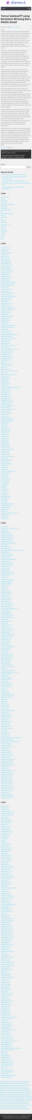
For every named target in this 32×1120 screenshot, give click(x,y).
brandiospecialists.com (7, 316)
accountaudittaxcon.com (8, 710)
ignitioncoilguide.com (7, 1070)
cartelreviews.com (6, 879)
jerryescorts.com (5, 648)
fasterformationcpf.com (7, 579)
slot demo (4, 230)
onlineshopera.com (6, 844)
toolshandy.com (5, 391)
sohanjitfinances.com (7, 754)
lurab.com (3, 1068)
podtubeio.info (5, 462)
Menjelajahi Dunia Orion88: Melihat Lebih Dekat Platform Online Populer (15, 152)
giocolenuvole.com (6, 855)
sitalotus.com (4, 690)
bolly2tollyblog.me (6, 496)
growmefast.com (6, 663)
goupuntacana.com (6, 820)
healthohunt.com (6, 959)
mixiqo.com (4, 730)
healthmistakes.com (6, 683)
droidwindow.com (6, 999)
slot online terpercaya (7, 213)
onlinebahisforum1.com (7, 813)
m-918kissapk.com (6, 505)
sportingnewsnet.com (7, 628)
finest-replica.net (5, 984)
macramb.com (5, 382)
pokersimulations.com (7, 919)
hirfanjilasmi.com (5, 723)
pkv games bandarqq (9, 1098)
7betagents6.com (6, 902)
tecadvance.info (5, 438)
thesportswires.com (6, 625)
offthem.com (4, 254)
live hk (2, 228)
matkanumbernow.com (7, 292)
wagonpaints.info (6, 973)
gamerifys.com (5, 249)
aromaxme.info (5, 447)
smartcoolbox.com (6, 752)
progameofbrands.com (7, 285)
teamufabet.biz (5, 274)
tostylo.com (4, 588)
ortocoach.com (5, 734)
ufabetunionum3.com (7, 931)
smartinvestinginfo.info (7, 962)
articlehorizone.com (6, 899)
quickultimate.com (6, 743)
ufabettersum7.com (6, 776)
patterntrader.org (6, 687)
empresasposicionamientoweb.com (11, 1048)
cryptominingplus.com (7, 605)
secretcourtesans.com (7, 811)
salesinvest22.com (6, 990)
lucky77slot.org (5, 661)
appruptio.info (5, 518)
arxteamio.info (5, 707)
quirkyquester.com (6, 745)
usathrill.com (4, 1021)
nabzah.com (4, 322)
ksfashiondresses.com (7, 685)
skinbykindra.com (6, 1055)
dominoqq (4, 206)
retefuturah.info (5, 960)
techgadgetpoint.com (7, 654)
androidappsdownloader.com (9, 338)
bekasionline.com (6, 260)
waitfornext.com (5, 975)
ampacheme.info (6, 444)
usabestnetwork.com (7, 572)
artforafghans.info (6, 431)
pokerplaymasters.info (7, 539)
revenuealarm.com (6, 1066)
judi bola (29, 1105)
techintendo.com (6, 873)
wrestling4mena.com (7, 351)
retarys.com (4, 577)
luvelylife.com (5, 380)
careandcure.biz (5, 717)
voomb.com (4, 652)
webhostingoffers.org (7, 868)
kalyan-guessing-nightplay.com (10, 334)
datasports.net (5, 643)
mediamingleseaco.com (8, 418)
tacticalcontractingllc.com (8, 759)
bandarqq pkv (26, 1109)
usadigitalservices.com (7, 356)
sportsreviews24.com (7, 657)
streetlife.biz (4, 485)
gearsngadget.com (6, 910)
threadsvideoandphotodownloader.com (12, 550)
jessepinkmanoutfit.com (8, 574)
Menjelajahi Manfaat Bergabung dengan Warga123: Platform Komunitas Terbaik (13, 156)
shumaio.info (4, 467)
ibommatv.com (5, 256)
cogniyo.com (4, 719)
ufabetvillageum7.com (7, 937)
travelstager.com (6, 393)
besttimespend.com (6, 716)
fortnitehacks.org (6, 473)
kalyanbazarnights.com (7, 307)
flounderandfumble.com (8, 957)
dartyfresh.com (5, 846)
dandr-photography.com (8, 409)
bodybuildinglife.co (6, 674)
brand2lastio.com (6, 354)
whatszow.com (5, 869)
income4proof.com (6, 833)
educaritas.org (5, 835)
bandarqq (3, 221)
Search (3, 164)
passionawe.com (5, 736)
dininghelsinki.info (6, 950)
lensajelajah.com (5, 837)
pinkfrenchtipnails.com (7, 636)
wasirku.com (4, 424)
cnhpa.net (4, 688)
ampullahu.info (5, 445)
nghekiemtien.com (6, 422)
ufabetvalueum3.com (7, 933)
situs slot (14, 1089)
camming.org (5, 817)
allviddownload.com (6, 278)
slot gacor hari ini (12, 1092)
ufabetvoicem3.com (6, 939)
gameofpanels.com (6, 336)
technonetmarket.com (7, 966)
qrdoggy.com (5, 676)
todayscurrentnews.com (8, 765)
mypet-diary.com (6, 383)
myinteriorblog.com (6, 1004)
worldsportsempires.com (8, 694)
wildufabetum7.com (6, 798)
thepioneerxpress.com (7, 271)
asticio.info (4, 703)
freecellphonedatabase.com (9, 559)
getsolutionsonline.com (7, 327)
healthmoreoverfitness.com (9, 296)
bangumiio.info (5, 453)
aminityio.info (4, 440)
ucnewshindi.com (6, 557)
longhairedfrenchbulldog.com (9, 608)
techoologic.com (6, 1015)
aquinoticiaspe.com (6, 606)
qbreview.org (4, 287)
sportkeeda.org (5, 714)
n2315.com (4, 362)
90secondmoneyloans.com (8, 888)
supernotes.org (5, 692)
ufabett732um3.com (7, 970)
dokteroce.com (5, 411)
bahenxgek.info (5, 546)
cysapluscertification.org (8, 471)
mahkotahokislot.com (7, 665)
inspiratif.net (4, 251)
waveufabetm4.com (6, 940)
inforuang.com (5, 376)
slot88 (9, 1089)
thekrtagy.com (5, 1031)
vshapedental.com (6, 1022)
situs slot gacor (17, 1087)
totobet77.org (5, 768)
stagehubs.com (5, 806)
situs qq (3, 215)
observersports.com (6, 603)
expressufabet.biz (6, 267)
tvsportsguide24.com (7, 656)
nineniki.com (4, 314)
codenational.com (6, 1059)
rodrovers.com (5, 891)
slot (12, 147)
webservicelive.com (6, 1077)
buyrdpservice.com (6, 585)
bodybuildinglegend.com (8, 405)
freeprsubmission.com (7, 1001)
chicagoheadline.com (7, 815)
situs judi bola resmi (6, 1107)
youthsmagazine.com (7, 617)
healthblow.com (5, 342)
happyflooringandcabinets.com (10, 672)
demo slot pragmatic (9, 1090)
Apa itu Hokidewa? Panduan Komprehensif (14, 174)
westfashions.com (6, 389)
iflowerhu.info (5, 511)
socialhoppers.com (6, 358)
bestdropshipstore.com (7, 877)
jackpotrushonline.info (7, 555)
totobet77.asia (5, 767)
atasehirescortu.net (6, 645)
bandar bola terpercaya (7, 204)
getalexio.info (4, 708)
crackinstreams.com (6, 906)
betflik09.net (4, 839)
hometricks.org (5, 725)
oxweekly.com (5, 385)
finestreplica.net (5, 955)
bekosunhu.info (5, 454)
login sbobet (16, 1107)
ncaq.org (3, 840)
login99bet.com (5, 809)
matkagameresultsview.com (9, 325)
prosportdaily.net (5, 988)
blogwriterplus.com (6, 534)
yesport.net (4, 586)
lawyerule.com (5, 416)
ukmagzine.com (5, 568)
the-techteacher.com (7, 1039)
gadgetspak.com (6, 908)
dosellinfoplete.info (6, 460)
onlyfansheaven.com (7, 365)
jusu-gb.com (4, 530)
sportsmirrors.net (6, 641)
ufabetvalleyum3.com (7, 790)
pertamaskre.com (6, 548)
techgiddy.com (5, 552)
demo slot (4, 222)
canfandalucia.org (6, 1024)
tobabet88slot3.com (7, 763)
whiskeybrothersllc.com (7, 796)
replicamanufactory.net (7, 920)
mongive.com (5, 323)
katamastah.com (6, 697)
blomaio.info (4, 458)
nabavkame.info (5, 507)
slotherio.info (4, 469)
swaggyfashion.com (6, 400)
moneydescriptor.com (7, 616)
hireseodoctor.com (6, 911)
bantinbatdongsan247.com (8, 543)
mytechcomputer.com (7, 1072)
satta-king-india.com (6, 895)
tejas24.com (4, 425)
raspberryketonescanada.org (9, 1017)
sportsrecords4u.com (7, 926)
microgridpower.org (6, 728)
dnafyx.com (4, 853)
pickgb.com (4, 681)
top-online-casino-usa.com (8, 309)
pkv (2, 211)
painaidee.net (5, 619)
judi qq (3, 199)
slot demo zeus (5, 224)
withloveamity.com (6, 859)
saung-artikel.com (6, 599)
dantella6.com (5, 302)
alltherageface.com (6, 1057)
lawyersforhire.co (5, 610)
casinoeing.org (5, 482)
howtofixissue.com (6, 272)
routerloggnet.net (6, 300)
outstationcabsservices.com (9, 1030)
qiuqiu (2, 239)
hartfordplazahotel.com (7, 504)
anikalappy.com (5, 948)
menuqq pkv (3, 1081)
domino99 (24, 1101)
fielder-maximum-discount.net (9, 371)
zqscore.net (4, 699)
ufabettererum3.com (7, 772)
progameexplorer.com (7, 1061)
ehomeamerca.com (6, 871)
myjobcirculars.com (6, 294)
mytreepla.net (5, 917)
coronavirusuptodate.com (8, 904)
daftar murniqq (14, 1096)
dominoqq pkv (25, 1081)
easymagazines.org (6, 721)
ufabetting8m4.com (7, 930)
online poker (28, 1098)
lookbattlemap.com (6, 583)
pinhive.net (4, 491)
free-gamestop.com (6, 565)
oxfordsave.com (5, 596)
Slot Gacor (4, 147)
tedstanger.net (5, 968)
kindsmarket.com (6, 378)
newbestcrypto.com (6, 594)
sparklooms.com (5, 758)
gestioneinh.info (5, 986)
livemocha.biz (5, 484)
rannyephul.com (5, 396)
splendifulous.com (6, 924)
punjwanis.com (5, 526)
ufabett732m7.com (6, 995)
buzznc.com (4, 1051)
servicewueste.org (6, 289)
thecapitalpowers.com (7, 761)
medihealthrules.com (7, 1019)
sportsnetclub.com (6, 592)
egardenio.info (5, 705)
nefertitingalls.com (6, 829)
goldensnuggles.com (7, 581)
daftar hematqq (23, 1096)
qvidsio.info (4, 465)
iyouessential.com (6, 857)
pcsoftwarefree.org (6, 849)
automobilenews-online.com (9, 1041)
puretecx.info (4, 436)
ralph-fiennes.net (5, 369)
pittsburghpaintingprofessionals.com (11, 738)
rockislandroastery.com (7, 1062)
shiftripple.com (5, 748)
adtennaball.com (5, 320)
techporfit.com (5, 258)
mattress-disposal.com (7, 670)
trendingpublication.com (8, 770)
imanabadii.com (5, 515)
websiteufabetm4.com (7, 944)
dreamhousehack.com (7, 1037)
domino (3, 233)
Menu (4, 8)
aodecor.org (4, 476)
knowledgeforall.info (6, 353)
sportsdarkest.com (6, 621)
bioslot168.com (5, 1073)
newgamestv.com (6, 637)
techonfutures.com (6, 1013)
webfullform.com (6, 276)
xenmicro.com (5, 842)
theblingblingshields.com (8, 634)
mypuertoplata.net (6, 269)
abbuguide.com (5, 864)
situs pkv (10, 1081)
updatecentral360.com (7, 696)
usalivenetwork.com (6, 554)
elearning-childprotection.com (9, 349)
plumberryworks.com (7, 739)
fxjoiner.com (4, 1053)
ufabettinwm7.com (6, 778)
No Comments (15, 27)
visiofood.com (5, 997)
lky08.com (4, 367)
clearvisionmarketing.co (7, 977)
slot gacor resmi (23, 1092)
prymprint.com (5, 712)
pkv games (4, 201)
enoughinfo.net (5, 489)
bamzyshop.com (5, 1010)
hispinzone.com (5, 305)
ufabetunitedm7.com (7, 783)
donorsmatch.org (6, 478)
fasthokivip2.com (6, 601)
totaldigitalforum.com (7, 1044)
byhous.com (4, 502)
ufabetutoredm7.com (7, 788)
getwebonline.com (6, 363)
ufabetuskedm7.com (7, 785)
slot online (4, 202)
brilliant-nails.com (6, 407)
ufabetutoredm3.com (7, 787)
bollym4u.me (4, 495)
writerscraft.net (5, 347)
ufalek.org (3, 668)
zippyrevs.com (5, 291)
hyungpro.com (5, 626)
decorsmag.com (5, 280)
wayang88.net (5, 942)
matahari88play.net (6, 614)
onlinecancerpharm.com (8, 667)
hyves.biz (3, 487)
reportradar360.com (6, 398)
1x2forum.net (4, 808)
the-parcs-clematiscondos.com (10, 528)
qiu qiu (3, 235)
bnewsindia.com (5, 1006)
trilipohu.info (4, 516)
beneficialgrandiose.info (7, 456)
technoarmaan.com (6, 1046)
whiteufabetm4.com (7, 946)
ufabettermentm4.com (7, 774)
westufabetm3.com (6, 794)
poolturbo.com (5, 427)
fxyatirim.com (5, 862)
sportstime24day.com (7, 630)
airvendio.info (4, 433)
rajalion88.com (5, 819)
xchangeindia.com (6, 1033)
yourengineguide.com (7, 1026)
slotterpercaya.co (6, 750)
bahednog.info (5, 545)
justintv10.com (5, 414)
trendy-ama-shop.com (7, 993)
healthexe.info (5, 434)
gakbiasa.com (5, 509)
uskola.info (4, 971)
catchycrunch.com (6, 826)
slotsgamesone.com (7, 303)
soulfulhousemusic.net (7, 756)
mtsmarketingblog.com (8, 420)
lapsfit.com (4, 913)
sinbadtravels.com (6, 566)
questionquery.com (6, 403)
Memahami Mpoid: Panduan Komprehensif (14, 181)
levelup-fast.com (5, 915)
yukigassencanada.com (7, 897)
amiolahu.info (4, 442)
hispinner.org (4, 329)
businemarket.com (6, 612)
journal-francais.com (6, 413)
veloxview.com (5, 792)
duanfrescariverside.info (7, 951)
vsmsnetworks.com (6, 252)
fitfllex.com (4, 373)
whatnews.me (5, 980)
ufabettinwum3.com (7, 779)
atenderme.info (5, 451)
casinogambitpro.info (7, 537)
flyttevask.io (4, 500)
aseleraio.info (4, 701)
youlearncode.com (6, 860)
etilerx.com (4, 953)
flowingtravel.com (6, 312)
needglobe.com (5, 732)
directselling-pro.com (7, 1064)
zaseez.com (4, 824)
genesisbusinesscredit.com (8, 374)
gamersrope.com (6, 561)
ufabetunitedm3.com (7, 781)
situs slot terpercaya (15, 1085)
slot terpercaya (5, 197)
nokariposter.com (6, 333)
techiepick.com (5, 1008)
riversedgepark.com (6, 822)
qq (29, 1101)
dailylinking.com (5, 851)
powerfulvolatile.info (6, 464)
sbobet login (22, 1105)
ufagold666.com (5, 1002)
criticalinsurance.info (6, 331)
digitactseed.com (6, 884)
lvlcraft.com (4, 886)
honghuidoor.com (6, 311)
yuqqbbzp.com (5, 900)
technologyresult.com (7, 866)
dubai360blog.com (6, 659)
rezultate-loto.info (6, 922)
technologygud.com (7, 677)
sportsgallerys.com (6, 639)
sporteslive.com (5, 632)
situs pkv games (14, 1094)
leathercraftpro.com (6, 727)
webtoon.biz (4, 623)
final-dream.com (5, 982)
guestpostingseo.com (7, 535)
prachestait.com (5, 429)
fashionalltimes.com (6, 1042)
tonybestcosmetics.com (8, 1050)
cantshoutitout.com (6, 265)
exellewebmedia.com (7, 563)
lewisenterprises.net (6, 848)
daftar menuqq (4, 1096)
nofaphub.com (5, 828)
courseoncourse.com (7, 541)
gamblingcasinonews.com (8, 282)
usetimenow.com (6, 340)
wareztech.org (5, 570)
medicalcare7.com (6, 318)
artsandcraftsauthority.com (8, 1075)
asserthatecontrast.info (7, 449)
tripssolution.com (6, 893)
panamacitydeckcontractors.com (10, 387)
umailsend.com (5, 576)
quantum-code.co (6, 979)
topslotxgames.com (6, 298)
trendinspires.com (6, 394)
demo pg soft (26, 1085)
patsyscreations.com (7, 831)
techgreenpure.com (6, 875)
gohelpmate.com (6, 343)
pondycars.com (5, 1011)
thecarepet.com (5, 532)
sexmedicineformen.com (8, 747)
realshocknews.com (6, 679)
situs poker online (6, 210)
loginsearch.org (5, 474)
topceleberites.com (6, 928)
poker (17, 1098)
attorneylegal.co (5, 650)
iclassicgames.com (6, 597)
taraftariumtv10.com (6, 402)
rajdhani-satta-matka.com (8, 345)
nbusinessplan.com (6, 262)
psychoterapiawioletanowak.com (10, 741)
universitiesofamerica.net (8, 283)
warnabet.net (4, 493)
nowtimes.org (5, 480)
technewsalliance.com (7, 964)
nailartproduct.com (6, 882)
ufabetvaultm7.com (6, 935)
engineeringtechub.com (8, 646)
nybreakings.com (6, 1028)
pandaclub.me (5, 498)
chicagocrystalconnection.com (9, 513)
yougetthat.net (5, 590)
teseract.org (4, 991)
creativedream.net (6, 360)
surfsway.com (5, 880)
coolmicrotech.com (6, 1035)
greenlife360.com (6, 263)
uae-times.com (5, 247)
